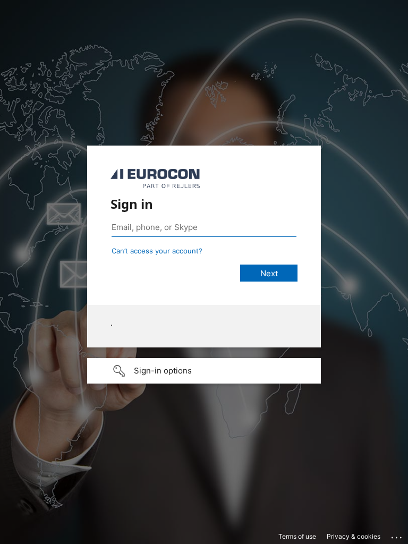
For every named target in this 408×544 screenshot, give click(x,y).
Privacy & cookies (353, 536)
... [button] (397, 535)
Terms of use (297, 536)
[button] (204, 371)
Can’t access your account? (157, 250)
